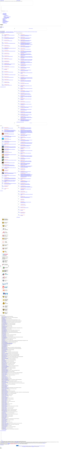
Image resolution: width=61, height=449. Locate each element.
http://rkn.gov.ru (4, 383)
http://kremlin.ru (4, 319)
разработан (24, 446)
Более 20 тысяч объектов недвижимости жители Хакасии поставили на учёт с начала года (26, 145)
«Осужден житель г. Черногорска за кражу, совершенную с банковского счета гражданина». (26, 93)
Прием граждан (6, 186)
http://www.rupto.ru (5, 407)
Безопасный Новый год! (7, 61)
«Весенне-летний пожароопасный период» (9, 77)
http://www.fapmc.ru (5, 384)
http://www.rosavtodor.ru (5, 397)
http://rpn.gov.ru (4, 375)
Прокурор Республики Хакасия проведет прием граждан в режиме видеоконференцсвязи (26, 46)
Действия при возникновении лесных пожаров (9, 162)
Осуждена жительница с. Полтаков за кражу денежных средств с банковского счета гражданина (27, 91)
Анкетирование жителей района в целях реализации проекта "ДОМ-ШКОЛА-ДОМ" (10, 136)
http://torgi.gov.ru (4, 328)
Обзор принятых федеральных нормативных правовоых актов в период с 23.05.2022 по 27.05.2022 (26, 186)
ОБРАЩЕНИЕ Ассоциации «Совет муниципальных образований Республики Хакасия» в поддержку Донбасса (10, 181)
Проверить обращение (6, 17)
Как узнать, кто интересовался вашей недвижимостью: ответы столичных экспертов (10, 183)
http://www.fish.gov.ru (5, 390)
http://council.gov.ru (5, 322)
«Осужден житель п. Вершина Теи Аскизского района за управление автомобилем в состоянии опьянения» (26, 59)
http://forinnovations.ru (5, 345)
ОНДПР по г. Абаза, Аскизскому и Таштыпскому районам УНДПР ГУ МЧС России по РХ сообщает (26, 161)
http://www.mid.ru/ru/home (5, 358)
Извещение (22, 210)
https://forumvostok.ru (5, 344)
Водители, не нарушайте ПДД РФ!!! (24, 207)
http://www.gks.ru (4, 422)
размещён (33, 446)
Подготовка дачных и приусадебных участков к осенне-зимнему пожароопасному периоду (9, 38)
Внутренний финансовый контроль (10, 32)
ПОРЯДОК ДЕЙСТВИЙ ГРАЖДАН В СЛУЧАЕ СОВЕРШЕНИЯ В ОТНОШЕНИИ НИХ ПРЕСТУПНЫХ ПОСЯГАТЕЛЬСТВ (26, 120)
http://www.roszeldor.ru (5, 398)
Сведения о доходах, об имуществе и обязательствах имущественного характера (28, 31)
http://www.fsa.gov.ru (5, 405)
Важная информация (2, 31)
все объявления (18, 217)
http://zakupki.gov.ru (5, 329)
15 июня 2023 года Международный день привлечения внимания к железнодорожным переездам (10, 173)
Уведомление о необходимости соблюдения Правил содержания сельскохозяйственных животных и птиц (10, 178)
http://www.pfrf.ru (4, 350)
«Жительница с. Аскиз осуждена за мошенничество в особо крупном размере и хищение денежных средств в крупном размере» (27, 57)
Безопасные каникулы (6, 157)
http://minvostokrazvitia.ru (5, 382)
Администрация (2, 0)
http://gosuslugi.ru (4, 320)
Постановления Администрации (9, 31)
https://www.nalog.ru (5, 351)
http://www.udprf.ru (5, 420)
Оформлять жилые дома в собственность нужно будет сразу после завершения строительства (26, 140)
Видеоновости (4, 19)
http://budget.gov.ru (4, 327)
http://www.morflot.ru (5, 399)
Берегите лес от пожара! (6, 53)
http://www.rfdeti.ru (5, 429)
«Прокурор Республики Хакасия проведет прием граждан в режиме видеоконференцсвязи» (26, 40)
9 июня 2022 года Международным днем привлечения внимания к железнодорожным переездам (26, 197)
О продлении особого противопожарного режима (9, 43)
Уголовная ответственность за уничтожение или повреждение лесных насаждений (26, 70)
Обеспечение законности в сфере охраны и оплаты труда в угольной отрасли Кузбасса (26, 114)
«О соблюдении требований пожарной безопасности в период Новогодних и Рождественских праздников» (26, 143)
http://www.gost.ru (4, 381)
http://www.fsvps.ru (5, 389)
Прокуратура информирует (6, 21)
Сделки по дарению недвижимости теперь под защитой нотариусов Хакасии (26, 135)
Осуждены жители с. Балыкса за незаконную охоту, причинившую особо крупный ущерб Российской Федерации (26, 96)
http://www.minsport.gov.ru (5, 391)
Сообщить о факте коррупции (7, 16)
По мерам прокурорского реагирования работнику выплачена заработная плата (26, 109)
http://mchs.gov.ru (4, 321)
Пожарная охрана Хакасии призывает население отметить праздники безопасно (9, 64)
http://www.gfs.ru (4, 427)
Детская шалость (6, 170)
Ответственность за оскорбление (24, 75)
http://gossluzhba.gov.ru (5, 337)
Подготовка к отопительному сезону (8, 40)
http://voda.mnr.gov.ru (5, 376)
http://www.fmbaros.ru (5, 367)
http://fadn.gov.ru (4, 428)
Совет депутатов (18, 0)
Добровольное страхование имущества (8, 56)
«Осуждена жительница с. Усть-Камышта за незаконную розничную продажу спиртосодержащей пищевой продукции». (26, 62)
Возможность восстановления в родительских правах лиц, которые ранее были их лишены (26, 107)
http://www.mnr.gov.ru (5, 373)
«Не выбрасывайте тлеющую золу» (8, 152)
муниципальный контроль (3, 32)
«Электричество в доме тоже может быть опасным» (10, 74)
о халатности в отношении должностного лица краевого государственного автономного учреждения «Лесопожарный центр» (26, 117)
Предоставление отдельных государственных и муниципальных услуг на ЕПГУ (26, 171)
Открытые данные (5, 18)
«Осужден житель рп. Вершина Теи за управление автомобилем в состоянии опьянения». (26, 35)
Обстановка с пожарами (6, 82)
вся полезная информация (3, 430)
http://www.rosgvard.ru (5, 414)
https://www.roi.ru (4, 336)
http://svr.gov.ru (4, 412)
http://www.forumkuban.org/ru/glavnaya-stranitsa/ (8, 343)
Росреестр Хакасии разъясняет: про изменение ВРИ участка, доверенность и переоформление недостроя (10, 147)
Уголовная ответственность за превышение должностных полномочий (25, 67)
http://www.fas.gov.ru (5, 421)
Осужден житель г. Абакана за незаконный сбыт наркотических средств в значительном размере (26, 80)
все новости (1, 190)
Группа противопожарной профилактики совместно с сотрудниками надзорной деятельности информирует (26, 156)
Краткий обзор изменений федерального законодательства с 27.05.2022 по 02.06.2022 (25, 184)
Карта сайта (4, 22)
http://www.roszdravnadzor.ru (6, 366)
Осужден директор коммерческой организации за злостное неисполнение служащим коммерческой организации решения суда (26, 52)
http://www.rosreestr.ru (5, 406)
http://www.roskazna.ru (5, 404)
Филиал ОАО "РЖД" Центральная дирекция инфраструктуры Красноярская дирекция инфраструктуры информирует (25, 164)
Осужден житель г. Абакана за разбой (25, 83)
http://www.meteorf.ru (5, 374)
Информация (5, 69)
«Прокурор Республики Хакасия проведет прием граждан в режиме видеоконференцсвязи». (26, 38)
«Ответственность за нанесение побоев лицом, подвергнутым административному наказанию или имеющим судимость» (26, 54)
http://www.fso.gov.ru (5, 415)
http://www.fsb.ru (4, 413)
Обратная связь (4, 14)
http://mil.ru (4, 359)
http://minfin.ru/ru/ (4, 360)
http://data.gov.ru (4, 335)
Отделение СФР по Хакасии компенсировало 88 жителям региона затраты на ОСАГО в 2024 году (26, 128)
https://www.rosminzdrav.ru (5, 353)
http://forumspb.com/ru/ (5, 342)
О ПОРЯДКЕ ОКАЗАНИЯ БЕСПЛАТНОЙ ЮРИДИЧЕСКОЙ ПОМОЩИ (25, 181)
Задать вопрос (6, 15)
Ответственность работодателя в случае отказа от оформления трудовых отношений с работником (26, 112)
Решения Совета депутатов (17, 31)
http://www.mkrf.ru (4, 368)
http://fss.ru (4, 352)
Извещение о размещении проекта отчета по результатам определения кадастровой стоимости (9, 165)
